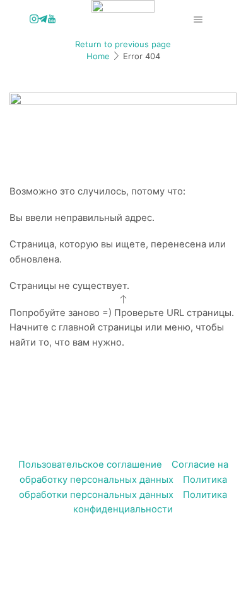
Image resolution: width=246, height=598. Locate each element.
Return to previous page (123, 44)
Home (98, 56)
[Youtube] (51, 19)
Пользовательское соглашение (90, 464)
